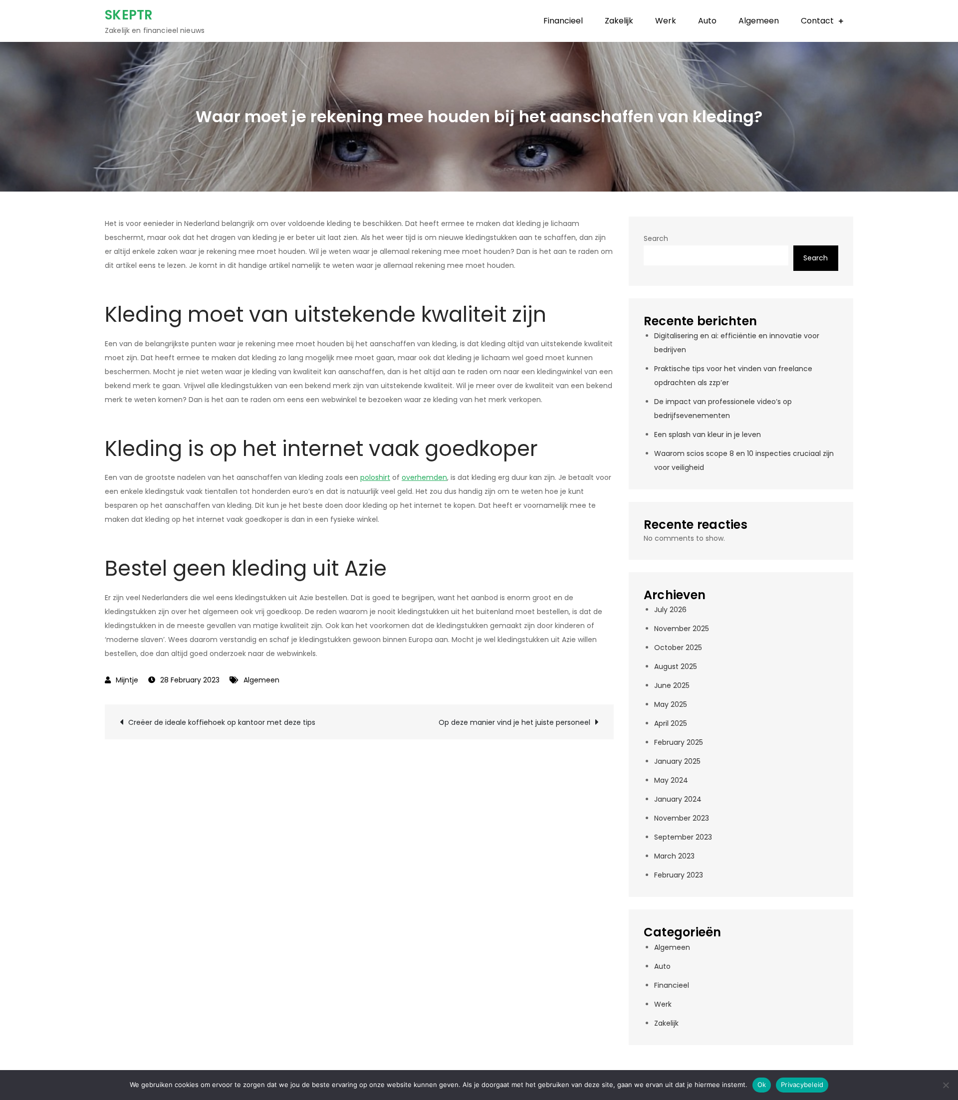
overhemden (424, 477)
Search (656, 238)
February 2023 (678, 875)
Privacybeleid (802, 1085)
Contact (817, 20)
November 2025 (681, 629)
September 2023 (683, 837)
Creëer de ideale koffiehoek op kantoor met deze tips (221, 722)
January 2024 (678, 799)
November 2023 (681, 818)
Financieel (563, 20)
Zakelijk (619, 20)
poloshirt (375, 477)
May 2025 (670, 704)
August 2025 (675, 666)
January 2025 (677, 761)
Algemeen (758, 20)
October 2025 (678, 648)
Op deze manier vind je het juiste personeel (514, 722)
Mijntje (127, 680)
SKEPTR (129, 15)
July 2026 (670, 610)
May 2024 (671, 780)
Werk (665, 20)
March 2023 (674, 856)
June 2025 (672, 685)
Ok (761, 1085)
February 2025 (678, 742)
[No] (946, 1085)
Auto (707, 20)
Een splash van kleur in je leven (707, 435)
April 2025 (670, 723)
